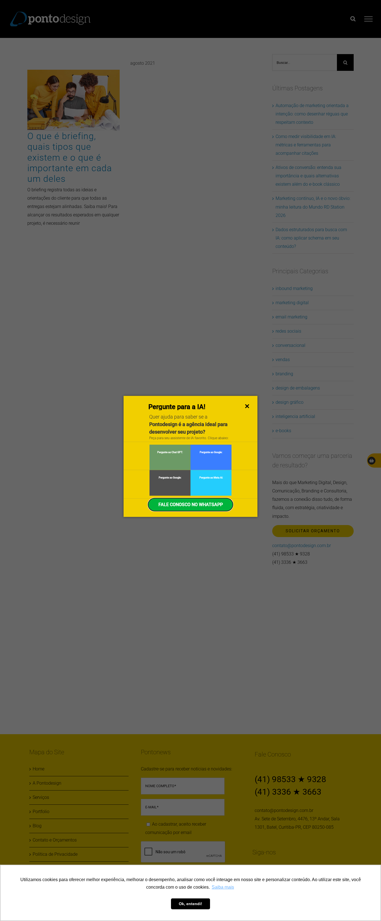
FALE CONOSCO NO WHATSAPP (190, 504)
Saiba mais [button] (223, 887)
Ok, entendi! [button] (190, 903)
